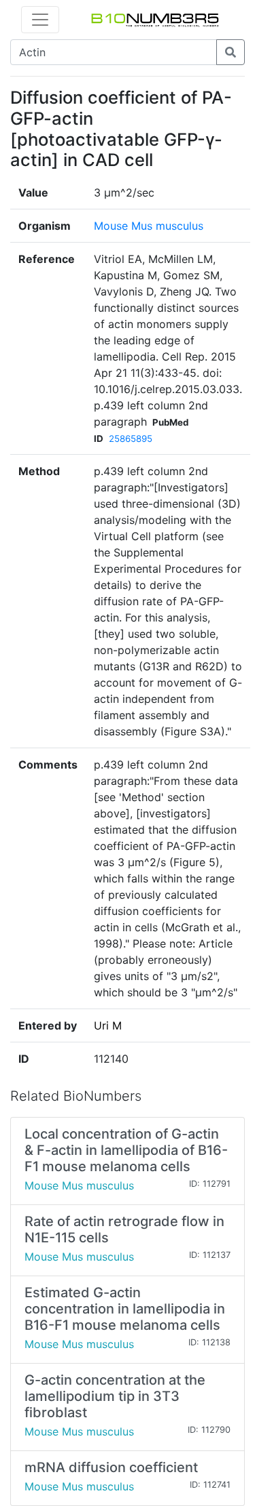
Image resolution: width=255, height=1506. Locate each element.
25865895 (130, 438)
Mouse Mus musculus (148, 225)
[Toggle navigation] (40, 19)
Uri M (108, 1025)
